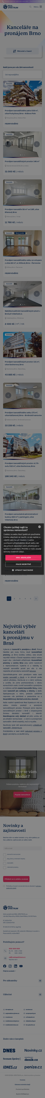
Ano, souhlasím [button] (23, 557)
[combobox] (39, 526)
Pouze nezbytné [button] (23, 564)
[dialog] (22, 549)
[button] (22, 570)
